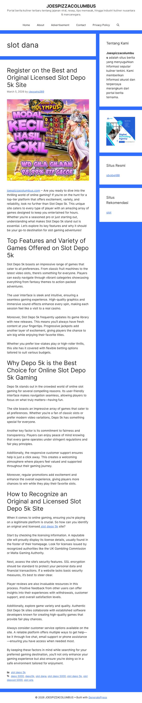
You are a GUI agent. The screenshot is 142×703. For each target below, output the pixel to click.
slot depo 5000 (57, 676)
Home (26, 25)
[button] (118, 25)
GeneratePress (97, 697)
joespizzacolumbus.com (23, 190)
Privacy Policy (101, 25)
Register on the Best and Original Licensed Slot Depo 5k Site (46, 77)
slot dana (41, 676)
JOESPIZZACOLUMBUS (71, 6)
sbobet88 (113, 175)
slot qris (28, 679)
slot (108, 212)
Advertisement (60, 25)
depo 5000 (17, 676)
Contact (81, 25)
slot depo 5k (49, 526)
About (40, 25)
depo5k (29, 676)
